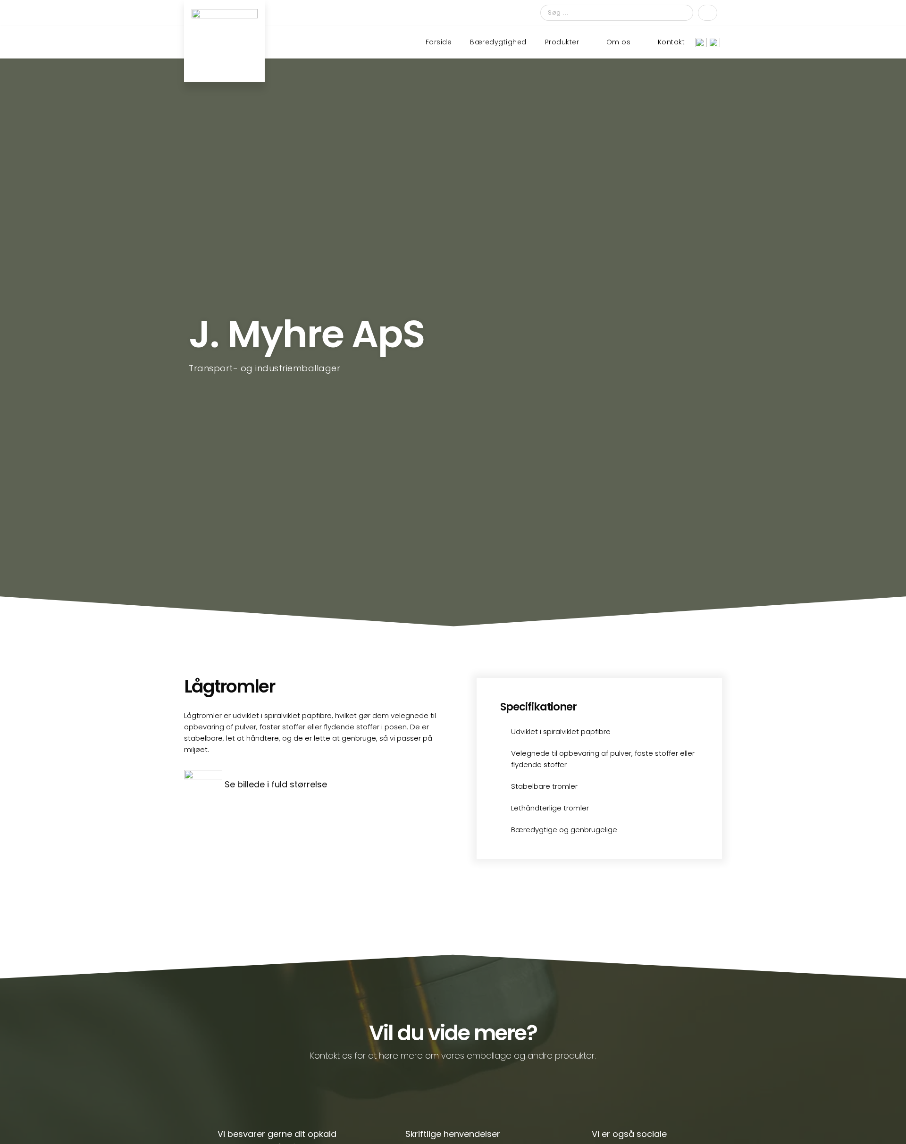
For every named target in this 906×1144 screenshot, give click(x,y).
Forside (439, 42)
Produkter (562, 42)
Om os (618, 42)
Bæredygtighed (498, 42)
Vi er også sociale (629, 1134)
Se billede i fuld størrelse (276, 784)
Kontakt (671, 42)
